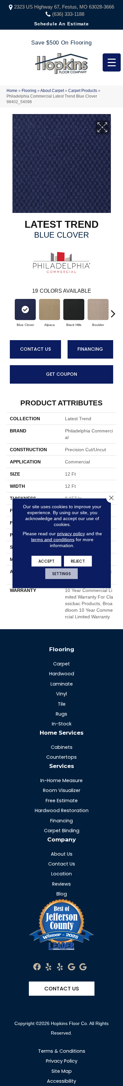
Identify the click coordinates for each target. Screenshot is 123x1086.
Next (113, 310)
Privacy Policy (61, 1061)
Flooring (29, 90)
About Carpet (52, 90)
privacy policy (71, 533)
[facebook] (37, 967)
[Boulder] (98, 309)
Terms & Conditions (61, 1051)
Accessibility (61, 1081)
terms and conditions (52, 539)
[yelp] (48, 967)
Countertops (61, 757)
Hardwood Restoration (62, 810)
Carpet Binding (61, 830)
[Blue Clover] (25, 309)
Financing (90, 349)
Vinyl (61, 693)
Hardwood (61, 673)
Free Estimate (62, 800)
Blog (61, 894)
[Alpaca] (49, 309)
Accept (46, 561)
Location (61, 873)
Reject (78, 561)
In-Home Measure (61, 780)
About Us (61, 854)
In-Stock (62, 723)
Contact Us (35, 349)
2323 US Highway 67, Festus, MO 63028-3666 (64, 7)
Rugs (61, 714)
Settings (61, 573)
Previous (10, 310)
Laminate (62, 684)
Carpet (61, 663)
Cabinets (61, 747)
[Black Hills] (74, 309)
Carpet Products (82, 90)
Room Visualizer (61, 790)
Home (12, 90)
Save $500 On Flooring (61, 43)
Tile (62, 704)
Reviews (61, 884)
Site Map (61, 1071)
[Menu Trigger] (112, 62)
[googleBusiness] (71, 967)
